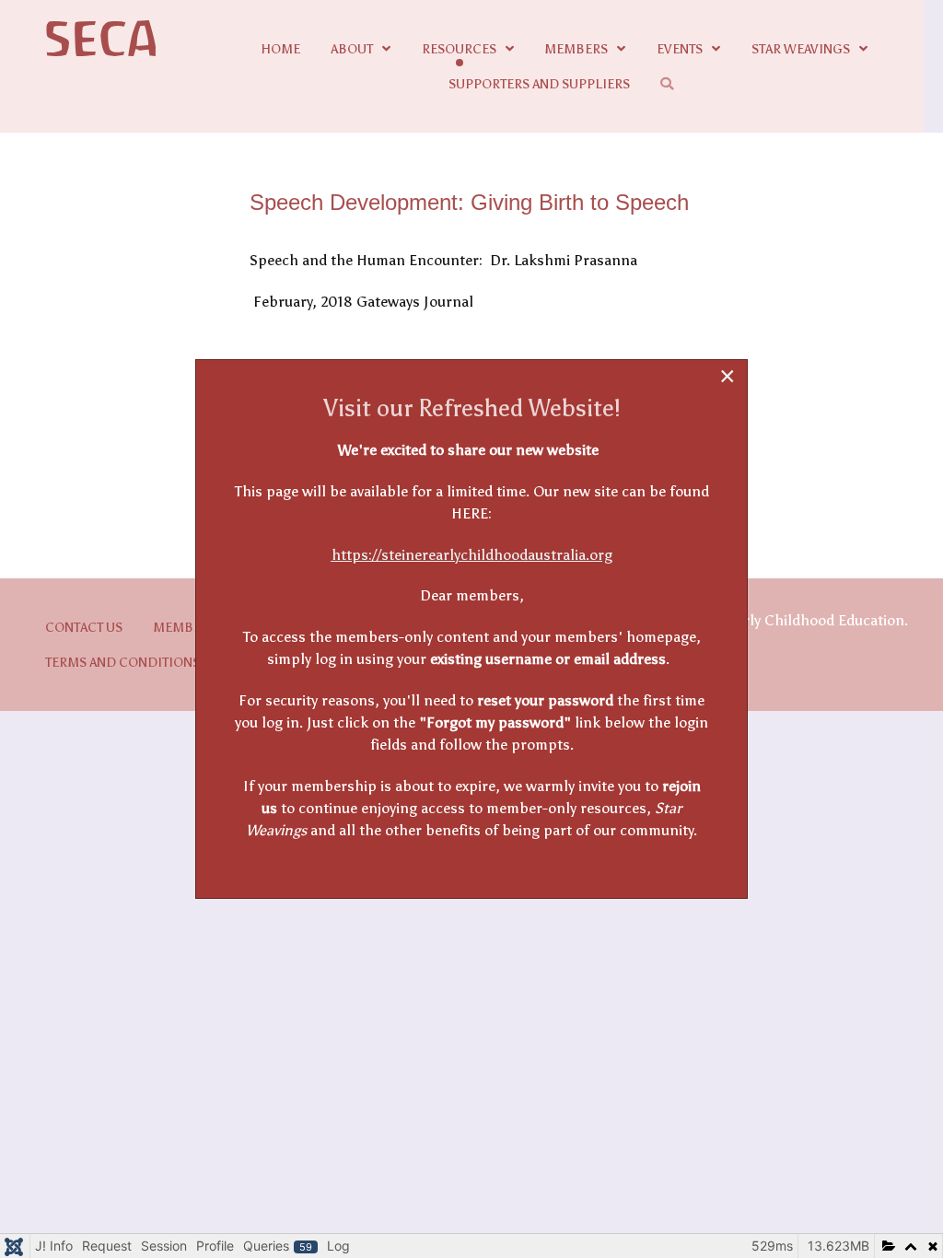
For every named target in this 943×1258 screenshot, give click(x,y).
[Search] (670, 83)
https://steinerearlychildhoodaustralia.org (472, 555)
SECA (101, 40)
